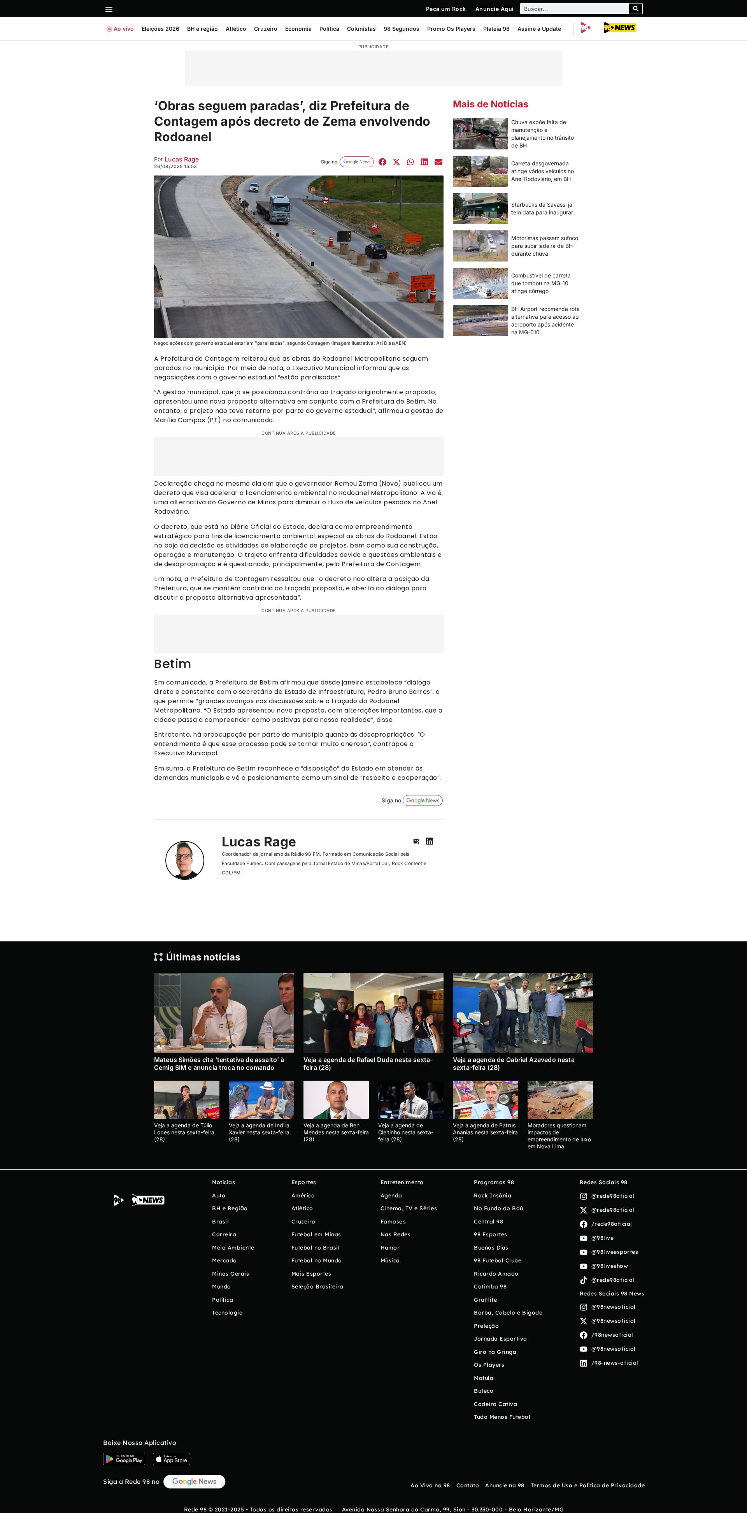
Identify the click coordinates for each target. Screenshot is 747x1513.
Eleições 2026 (160, 28)
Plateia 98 (496, 28)
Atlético (236, 28)
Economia (298, 28)
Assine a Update (539, 28)
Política (329, 28)
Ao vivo (124, 28)
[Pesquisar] (635, 9)
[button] (382, 161)
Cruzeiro (265, 28)
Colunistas (361, 28)
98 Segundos (401, 28)
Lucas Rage (182, 159)
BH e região (202, 28)
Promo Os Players (451, 28)
